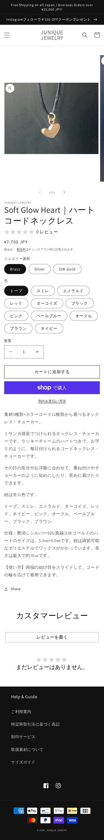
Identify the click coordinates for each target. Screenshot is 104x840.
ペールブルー (49, 315)
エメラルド (73, 290)
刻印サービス (23, 736)
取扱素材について (27, 749)
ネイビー (49, 328)
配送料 (21, 249)
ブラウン (18, 328)
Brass (15, 269)
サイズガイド (23, 762)
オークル (83, 315)
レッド (16, 303)
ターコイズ (47, 303)
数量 (8, 340)
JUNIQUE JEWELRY (56, 830)
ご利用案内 (21, 711)
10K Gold (67, 269)
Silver (39, 269)
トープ (16, 290)
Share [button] (16, 588)
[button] (7, 35)
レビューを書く (52, 637)
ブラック (79, 303)
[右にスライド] (64, 192)
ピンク (16, 315)
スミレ (43, 290)
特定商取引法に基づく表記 (35, 724)
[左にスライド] (40, 192)
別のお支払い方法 (52, 401)
